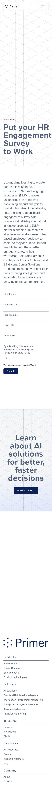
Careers (7, 781)
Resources (9, 119)
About (6, 776)
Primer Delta (10, 663)
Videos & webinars (13, 758)
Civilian (7, 736)
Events (7, 754)
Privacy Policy (22, 352)
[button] (43, 6)
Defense (7, 727)
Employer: (9, 335)
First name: (10, 294)
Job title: (9, 325)
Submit (11, 371)
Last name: (10, 304)
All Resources (10, 749)
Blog (6, 763)
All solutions (10, 690)
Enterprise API (11, 672)
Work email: (10, 314)
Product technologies (15, 677)
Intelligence (9, 731)
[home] (12, 6)
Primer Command (12, 668)
